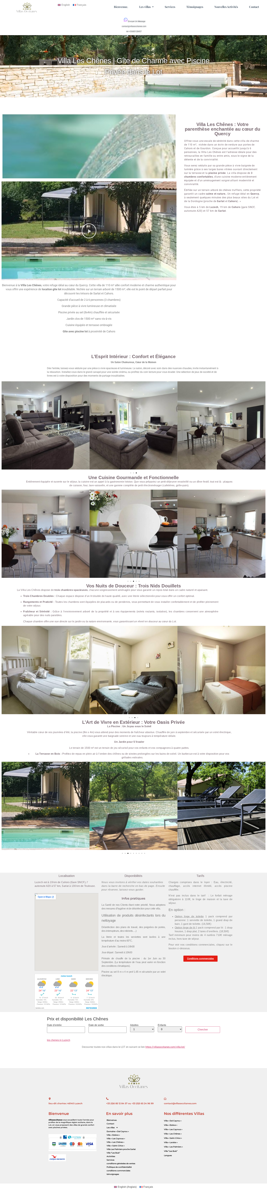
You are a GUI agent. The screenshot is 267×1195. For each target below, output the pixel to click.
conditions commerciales (118, 1170)
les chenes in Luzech (58, 1040)
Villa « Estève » (113, 1135)
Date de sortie (96, 1025)
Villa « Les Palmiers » (173, 1147)
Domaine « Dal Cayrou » (118, 1131)
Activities (111, 1156)
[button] (146, 7)
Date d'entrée (54, 1025)
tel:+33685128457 (134, 31)
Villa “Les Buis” (113, 1153)
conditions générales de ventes (121, 1163)
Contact (254, 7)
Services (170, 7)
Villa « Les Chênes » (115, 1142)
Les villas (145, 7)
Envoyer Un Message (136, 21)
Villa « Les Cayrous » (116, 1138)
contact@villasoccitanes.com (134, 26)
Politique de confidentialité (119, 1167)
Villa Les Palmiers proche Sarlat (121, 1149)
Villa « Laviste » (171, 1142)
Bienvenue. (121, 7)
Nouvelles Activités (226, 7)
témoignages (113, 1174)
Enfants (162, 1025)
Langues (168, 1155)
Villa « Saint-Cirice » (116, 1145)
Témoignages (194, 7)
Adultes (134, 1025)
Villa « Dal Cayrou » (172, 1121)
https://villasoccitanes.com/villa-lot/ (165, 1046)
